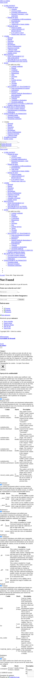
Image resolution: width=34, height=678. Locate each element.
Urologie (14, 85)
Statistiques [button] (3, 535)
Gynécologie (15, 71)
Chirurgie (14, 98)
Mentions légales (9, 325)
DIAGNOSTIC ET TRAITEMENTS (19, 86)
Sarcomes (14, 76)
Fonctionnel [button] (3, 483)
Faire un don (4, 2)
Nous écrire (7, 328)
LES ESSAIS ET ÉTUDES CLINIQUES (20, 103)
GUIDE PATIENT (9, 5)
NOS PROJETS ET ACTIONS (17, 59)
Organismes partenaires (14, 118)
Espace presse (8, 323)
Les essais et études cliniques (16, 108)
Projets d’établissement (14, 46)
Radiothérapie (15, 97)
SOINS (6, 63)
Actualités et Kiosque (14, 51)
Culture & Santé (12, 49)
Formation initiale (13, 115)
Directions (11, 41)
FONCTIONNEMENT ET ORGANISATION (16, 57)
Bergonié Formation (14, 117)
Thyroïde (14, 83)
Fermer (3, 351)
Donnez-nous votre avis (18, 34)
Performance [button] (4, 510)
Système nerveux (16, 80)
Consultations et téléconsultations (21, 19)
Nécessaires (5, 399)
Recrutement (11, 44)
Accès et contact (16, 11)
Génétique (14, 70)
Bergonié (10, 38)
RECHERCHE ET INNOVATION (14, 107)
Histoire (10, 39)
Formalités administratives (19, 12)
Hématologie (15, 73)
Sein (12, 78)
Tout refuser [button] (25, 363)
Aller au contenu (5, 1)
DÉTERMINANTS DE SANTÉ (17, 61)
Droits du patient (16, 27)
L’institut (6, 36)
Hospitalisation (15, 21)
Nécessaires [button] (3, 397)
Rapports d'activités (13, 133)
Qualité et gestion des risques (16, 105)
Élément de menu (13, 7)
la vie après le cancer (17, 32)
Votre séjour (15, 22)
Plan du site (7, 326)
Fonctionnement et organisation (17, 110)
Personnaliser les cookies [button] (7, 363)
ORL (12, 75)
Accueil (2, 275)
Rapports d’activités (13, 48)
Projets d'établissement (14, 132)
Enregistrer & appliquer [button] (7, 675)
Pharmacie (14, 92)
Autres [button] (2, 657)
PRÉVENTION (9, 54)
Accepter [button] (19, 363)
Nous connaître (8, 321)
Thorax (13, 81)
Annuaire (14, 9)
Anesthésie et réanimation (19, 100)
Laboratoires (15, 90)
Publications (11, 112)
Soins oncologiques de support (20, 88)
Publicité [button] (2, 584)
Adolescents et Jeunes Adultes (20, 24)
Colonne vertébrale (17, 66)
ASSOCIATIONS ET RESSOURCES (18, 30)
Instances (10, 43)
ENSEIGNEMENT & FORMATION (15, 113)
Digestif (13, 68)
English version (12, 53)
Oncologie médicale (17, 102)
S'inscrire (21, 299)
